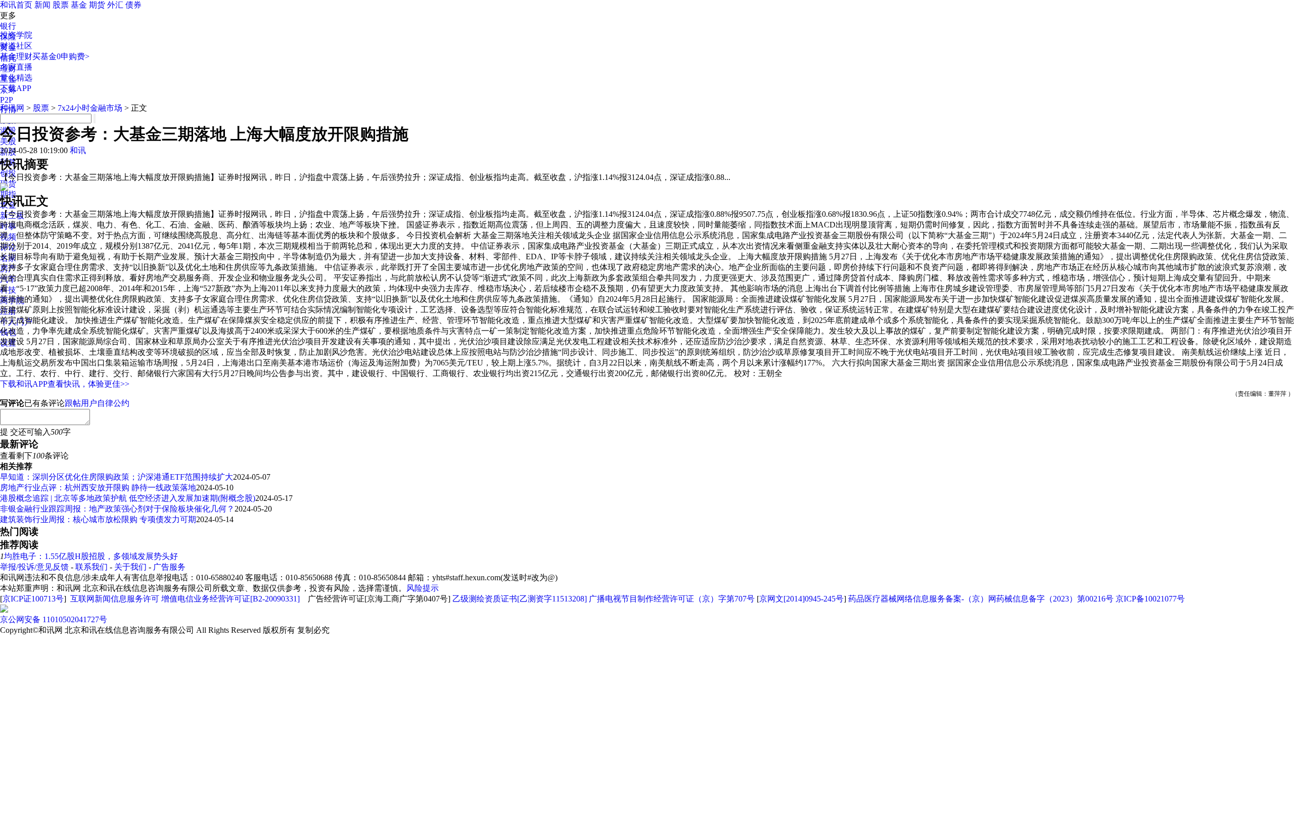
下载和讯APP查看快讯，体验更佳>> (64, 384)
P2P (6, 100)
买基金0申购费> (60, 56)
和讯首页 (16, 5)
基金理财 (16, 56)
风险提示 (422, 588)
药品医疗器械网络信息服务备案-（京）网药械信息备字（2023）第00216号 (981, 598)
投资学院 (16, 35)
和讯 (78, 150)
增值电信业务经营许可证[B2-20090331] (230, 598)
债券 (133, 5)
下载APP (15, 88)
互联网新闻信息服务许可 (114, 598)
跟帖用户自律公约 (97, 403)
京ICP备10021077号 (1150, 598)
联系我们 (91, 567)
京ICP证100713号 (33, 598)
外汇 (115, 5)
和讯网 (12, 108)
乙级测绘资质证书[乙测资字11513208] (519, 598)
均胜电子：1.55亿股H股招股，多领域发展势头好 (91, 556)
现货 (8, 183)
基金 (79, 5)
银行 (8, 26)
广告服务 (169, 567)
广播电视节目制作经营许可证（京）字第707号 (672, 598)
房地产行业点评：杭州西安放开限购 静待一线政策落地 (98, 487)
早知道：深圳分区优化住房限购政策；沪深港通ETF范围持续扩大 (116, 477)
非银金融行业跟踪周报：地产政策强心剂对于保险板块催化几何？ (117, 508)
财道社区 (16, 45)
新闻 (42, 5)
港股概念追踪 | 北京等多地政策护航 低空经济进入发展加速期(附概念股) (127, 498)
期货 (97, 5)
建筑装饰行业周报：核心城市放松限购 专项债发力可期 (98, 519)
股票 (61, 5)
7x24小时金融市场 (90, 108)
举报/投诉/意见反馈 (34, 567)
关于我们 (130, 567)
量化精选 (16, 77)
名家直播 (16, 67)
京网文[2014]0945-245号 (801, 598)
